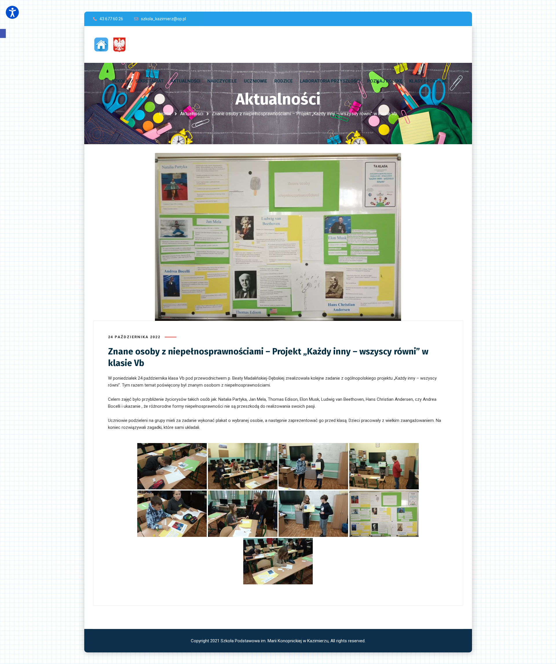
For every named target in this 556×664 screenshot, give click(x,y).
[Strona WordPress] (112, 44)
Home (165, 113)
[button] (3, 33)
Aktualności (191, 113)
